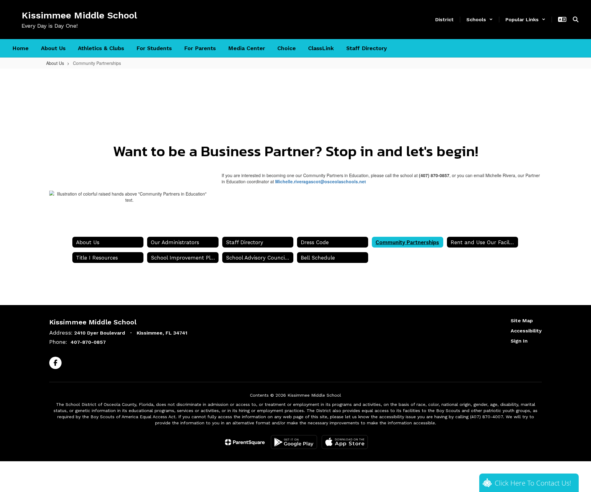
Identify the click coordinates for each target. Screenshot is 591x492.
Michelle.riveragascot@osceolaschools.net (320, 181)
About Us (55, 63)
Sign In (519, 341)
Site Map (522, 320)
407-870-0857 (88, 342)
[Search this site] (576, 19)
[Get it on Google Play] (294, 442)
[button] (479, 19)
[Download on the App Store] (345, 442)
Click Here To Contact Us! (533, 483)
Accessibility (526, 331)
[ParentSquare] (244, 442)
